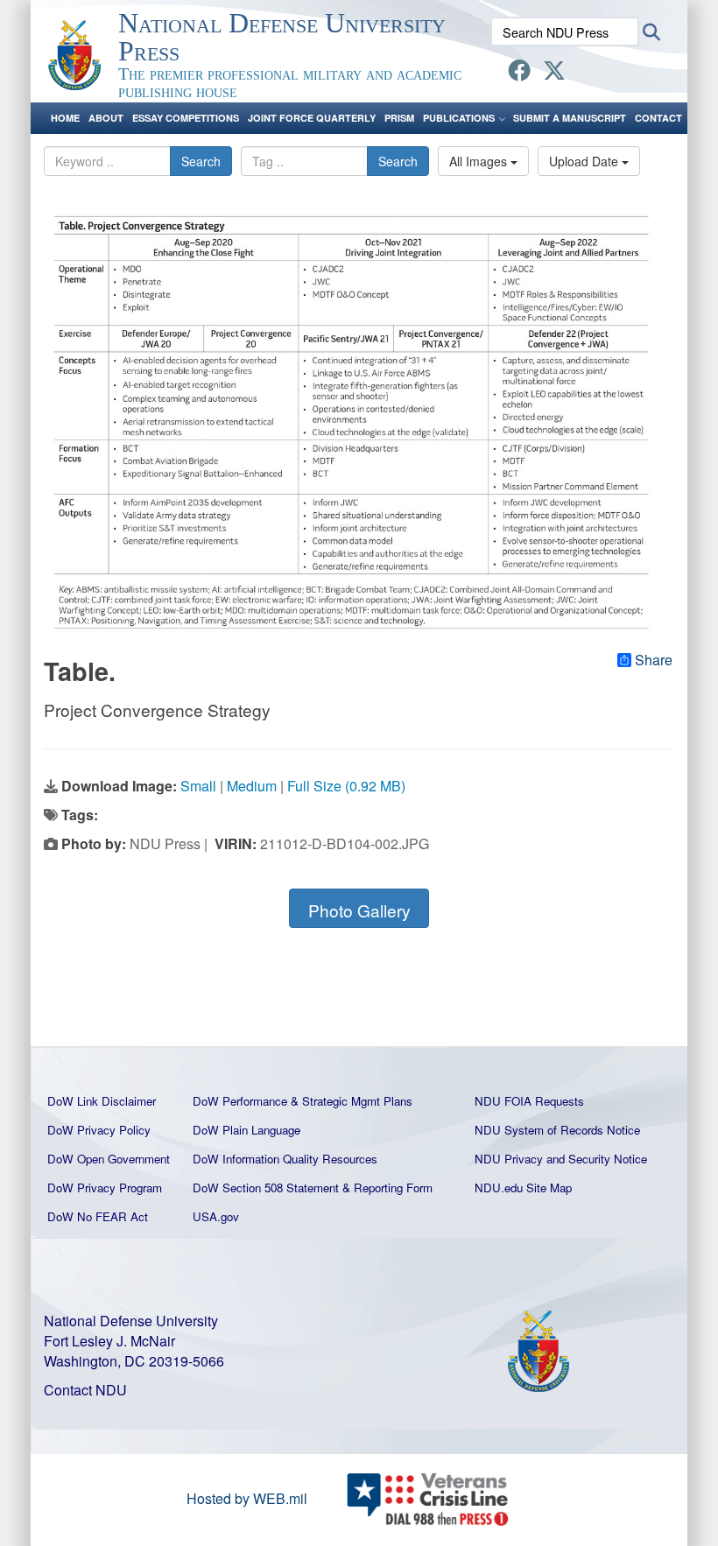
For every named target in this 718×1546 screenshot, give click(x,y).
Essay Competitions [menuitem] (185, 117)
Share (653, 660)
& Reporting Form (387, 1187)
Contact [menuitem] (658, 117)
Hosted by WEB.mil (247, 1498)
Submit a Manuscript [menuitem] (569, 117)
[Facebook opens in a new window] (519, 73)
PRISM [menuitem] (399, 117)
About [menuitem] (105, 117)
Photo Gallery (359, 910)
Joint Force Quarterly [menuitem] (312, 117)
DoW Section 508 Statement (266, 1187)
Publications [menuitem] (459, 117)
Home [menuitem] (65, 117)
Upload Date (585, 161)
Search (201, 161)
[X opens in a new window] (554, 73)
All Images (479, 161)
